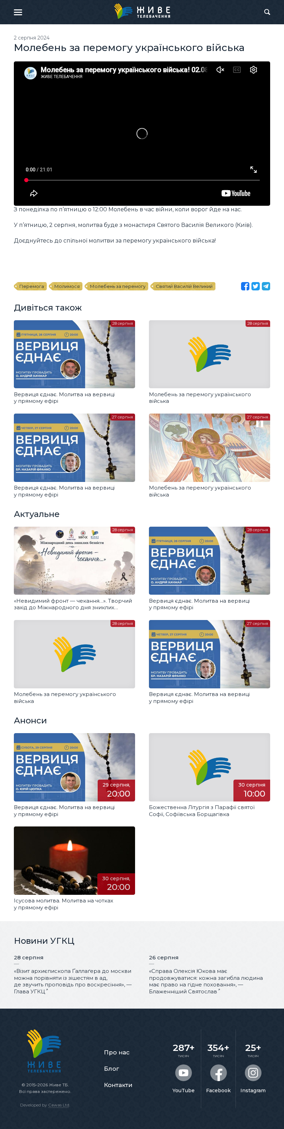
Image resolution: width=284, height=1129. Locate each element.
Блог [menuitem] (111, 1068)
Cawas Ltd (58, 1104)
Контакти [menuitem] (118, 1084)
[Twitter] (255, 286)
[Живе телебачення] (142, 11)
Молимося (67, 286)
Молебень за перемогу (117, 286)
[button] (18, 12)
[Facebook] (245, 286)
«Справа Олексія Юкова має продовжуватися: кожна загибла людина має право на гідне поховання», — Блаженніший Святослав (206, 981)
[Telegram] (266, 286)
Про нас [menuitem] (117, 1052)
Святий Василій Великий (184, 286)
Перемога (31, 286)
